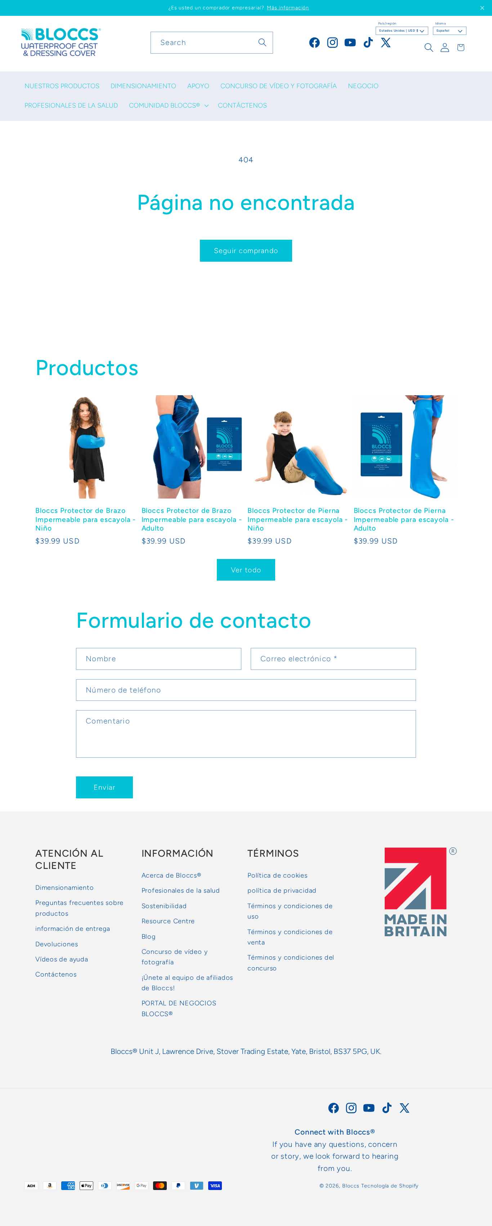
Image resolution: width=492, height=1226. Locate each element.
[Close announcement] (482, 8)
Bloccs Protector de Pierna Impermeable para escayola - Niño (297, 519)
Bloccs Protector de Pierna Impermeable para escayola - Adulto (404, 519)
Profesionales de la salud (181, 890)
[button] (168, 105)
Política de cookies (277, 875)
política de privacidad (282, 890)
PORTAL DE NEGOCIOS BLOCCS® (179, 1008)
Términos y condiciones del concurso (290, 963)
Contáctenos (56, 974)
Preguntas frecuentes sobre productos (79, 908)
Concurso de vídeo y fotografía (175, 957)
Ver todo (246, 569)
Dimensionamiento (64, 888)
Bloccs (350, 1185)
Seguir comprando (246, 250)
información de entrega (72, 929)
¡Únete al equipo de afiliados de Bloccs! (187, 983)
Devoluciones (56, 944)
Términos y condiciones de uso (290, 911)
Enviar (105, 787)
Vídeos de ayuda (61, 959)
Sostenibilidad (164, 906)
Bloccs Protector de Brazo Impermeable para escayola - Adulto (192, 519)
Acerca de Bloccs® (171, 875)
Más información (288, 8)
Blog (149, 937)
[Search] (262, 42)
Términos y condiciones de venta (290, 937)
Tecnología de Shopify (390, 1185)
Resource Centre (168, 921)
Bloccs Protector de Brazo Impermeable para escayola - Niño (85, 519)
